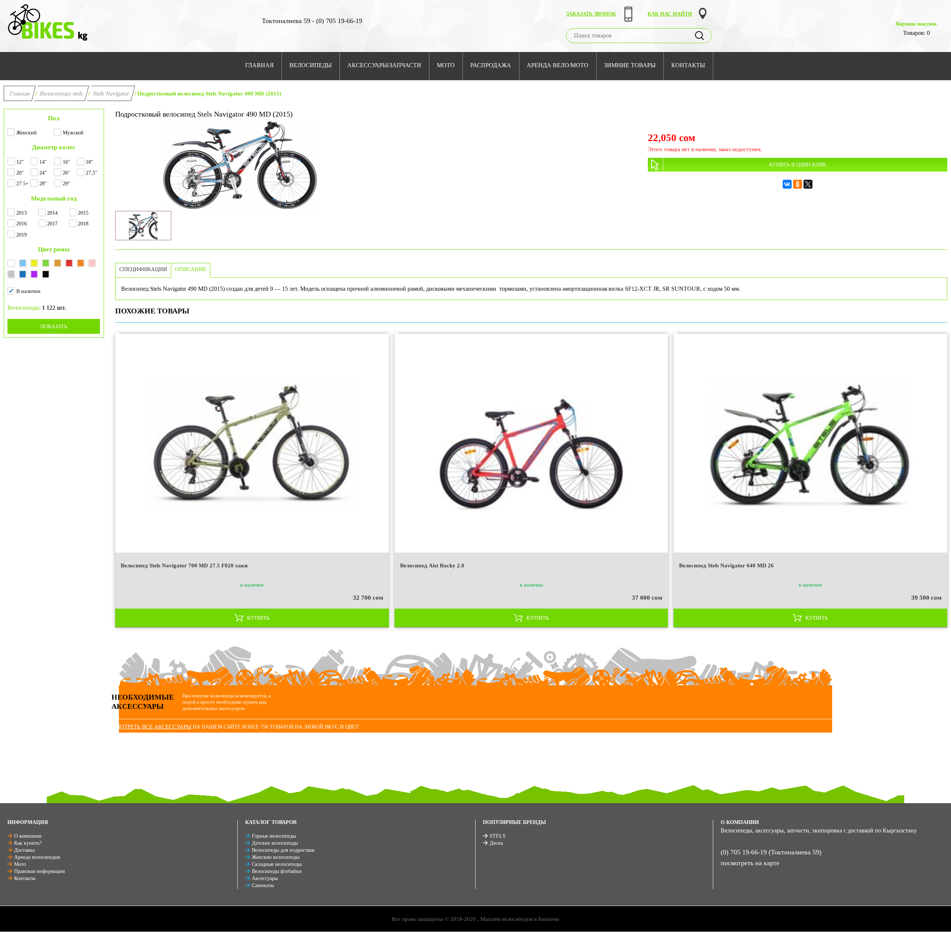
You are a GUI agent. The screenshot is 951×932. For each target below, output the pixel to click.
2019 (21, 235)
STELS (498, 836)
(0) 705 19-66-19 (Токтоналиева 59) (771, 852)
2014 (52, 213)
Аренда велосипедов (37, 857)
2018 (83, 224)
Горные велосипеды (274, 836)
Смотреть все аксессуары (151, 727)
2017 (52, 224)
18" (89, 162)
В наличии (28, 291)
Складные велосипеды (277, 864)
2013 (21, 213)
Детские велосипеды (275, 843)
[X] (808, 184)
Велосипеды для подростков (283, 850)
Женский (26, 133)
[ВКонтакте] (787, 184)
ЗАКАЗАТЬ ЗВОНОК (591, 14)
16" (66, 162)
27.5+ (22, 183)
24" (43, 173)
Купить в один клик (797, 164)
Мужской (73, 133)
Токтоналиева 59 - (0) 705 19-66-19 (312, 21)
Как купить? (28, 843)
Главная (20, 93)
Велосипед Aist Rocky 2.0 (432, 565)
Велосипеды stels (61, 93)
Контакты (24, 878)
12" (20, 162)
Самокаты (263, 885)
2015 (83, 213)
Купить (258, 618)
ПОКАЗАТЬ (53, 326)
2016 (21, 224)
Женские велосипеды (275, 857)
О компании (28, 836)
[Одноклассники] (797, 184)
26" (66, 173)
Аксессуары (265, 878)
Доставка (24, 850)
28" (43, 183)
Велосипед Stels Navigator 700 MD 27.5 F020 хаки (184, 565)
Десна (496, 843)
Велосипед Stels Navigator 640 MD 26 (726, 565)
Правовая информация (39, 871)
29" (66, 183)
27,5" (91, 173)
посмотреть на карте (750, 863)
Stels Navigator (111, 93)
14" (43, 162)
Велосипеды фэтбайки (277, 871)
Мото (20, 864)
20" (20, 173)
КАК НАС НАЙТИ (669, 14)
